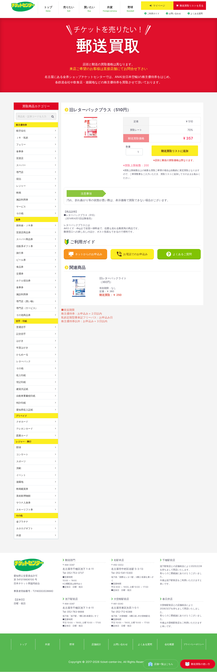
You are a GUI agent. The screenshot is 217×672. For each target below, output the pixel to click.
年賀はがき (22, 347)
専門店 (19, 172)
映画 (18, 192)
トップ (48, 8)
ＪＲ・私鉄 (22, 137)
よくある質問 (196, 13)
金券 (18, 219)
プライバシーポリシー (194, 644)
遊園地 (19, 481)
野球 (130, 8)
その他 (19, 213)
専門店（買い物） (25, 301)
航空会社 (21, 130)
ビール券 (21, 259)
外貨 (110, 8)
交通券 (19, 273)
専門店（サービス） (27, 308)
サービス (21, 206)
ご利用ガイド (153, 13)
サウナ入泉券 (23, 502)
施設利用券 (22, 199)
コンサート (22, 454)
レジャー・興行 (23, 441)
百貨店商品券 (23, 232)
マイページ (159, 5)
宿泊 (18, 178)
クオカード (22, 421)
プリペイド (21, 415)
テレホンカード (24, 428)
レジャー (21, 185)
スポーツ (21, 461)
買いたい (89, 8)
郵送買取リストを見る (191, 5)
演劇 (18, 468)
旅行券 (19, 252)
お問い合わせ (175, 13)
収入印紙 (21, 375)
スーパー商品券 (24, 239)
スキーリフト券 (24, 509)
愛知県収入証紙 (24, 409)
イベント (21, 475)
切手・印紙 (21, 321)
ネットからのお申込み (88, 254)
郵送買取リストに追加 (174, 151)
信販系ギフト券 (24, 246)
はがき (19, 340)
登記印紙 (21, 382)
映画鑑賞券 (22, 488)
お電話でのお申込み (135, 254)
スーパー (21, 165)
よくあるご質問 (182, 254)
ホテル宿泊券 (23, 280)
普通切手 (21, 326)
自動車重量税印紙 (25, 395)
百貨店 (19, 158)
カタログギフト (24, 528)
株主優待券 (21, 124)
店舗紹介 (96, 644)
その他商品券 (23, 315)
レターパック (23, 361)
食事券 (19, 151)
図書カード (22, 435)
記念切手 (21, 333)
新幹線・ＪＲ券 (24, 225)
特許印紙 (21, 402)
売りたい (68, 8)
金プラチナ (22, 521)
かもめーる (22, 354)
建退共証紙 (22, 389)
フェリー (21, 144)
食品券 (19, 266)
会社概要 (169, 644)
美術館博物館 (23, 495)
